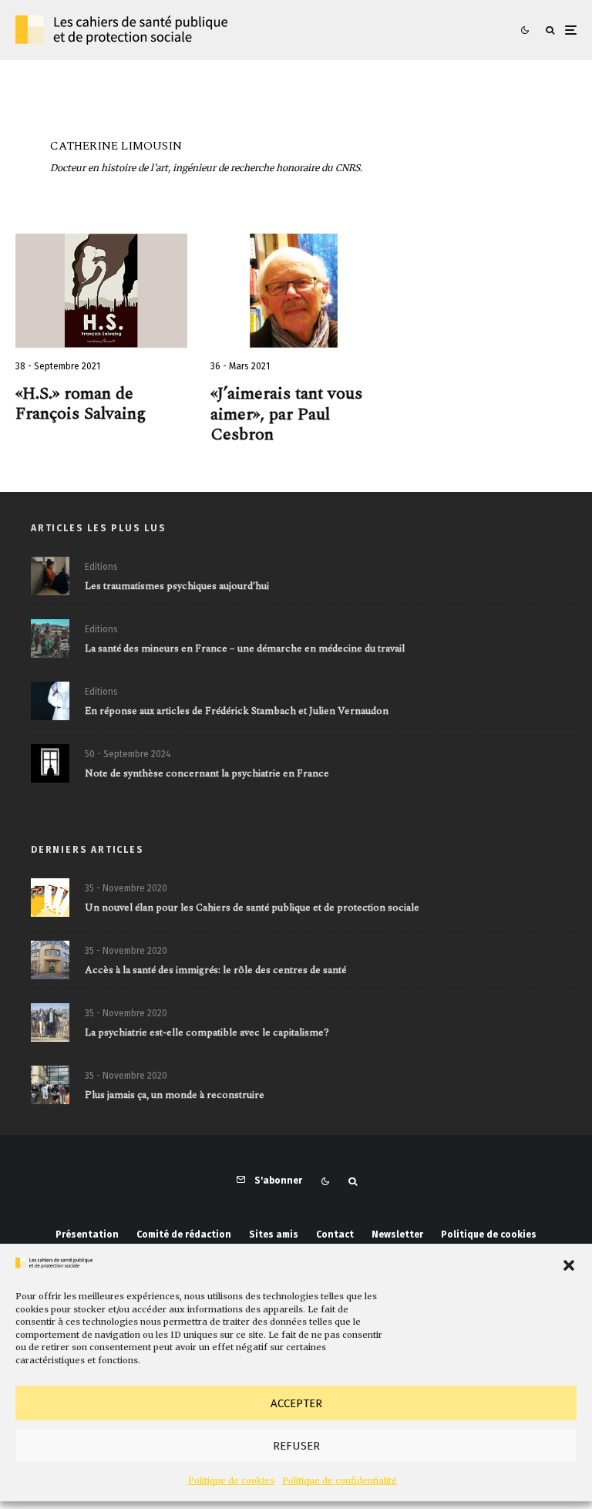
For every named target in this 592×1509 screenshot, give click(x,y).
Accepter (296, 1403)
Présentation (87, 1234)
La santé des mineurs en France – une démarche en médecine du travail (245, 649)
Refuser (296, 1446)
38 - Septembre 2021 (57, 366)
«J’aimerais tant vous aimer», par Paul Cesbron (286, 414)
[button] (569, 1265)
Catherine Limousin (116, 146)
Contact (335, 1234)
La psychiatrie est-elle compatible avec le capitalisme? (207, 1033)
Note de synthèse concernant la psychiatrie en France (207, 774)
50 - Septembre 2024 (127, 754)
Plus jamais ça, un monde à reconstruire (174, 1096)
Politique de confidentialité (339, 1480)
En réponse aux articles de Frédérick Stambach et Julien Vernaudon (236, 712)
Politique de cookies (231, 1480)
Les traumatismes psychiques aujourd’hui (177, 587)
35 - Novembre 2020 (126, 888)
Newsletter (397, 1234)
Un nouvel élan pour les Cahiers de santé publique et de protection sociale (252, 908)
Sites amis (273, 1234)
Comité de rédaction (183, 1234)
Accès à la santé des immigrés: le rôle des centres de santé (215, 971)
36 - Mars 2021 (240, 366)
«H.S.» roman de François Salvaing (80, 404)
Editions (101, 566)
